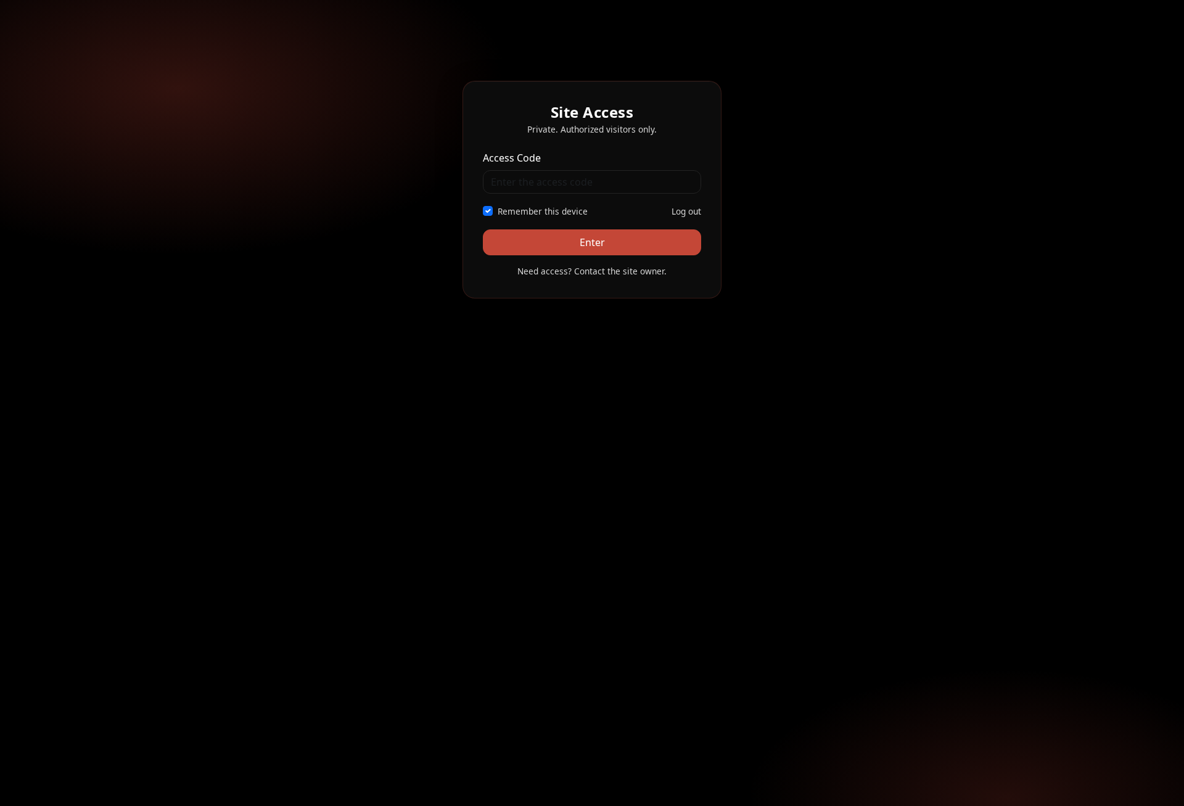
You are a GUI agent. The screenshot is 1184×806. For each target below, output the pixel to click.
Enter (592, 242)
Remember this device (543, 211)
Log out (686, 211)
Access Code (512, 158)
